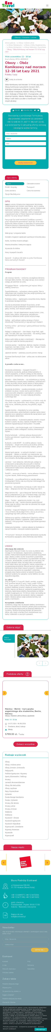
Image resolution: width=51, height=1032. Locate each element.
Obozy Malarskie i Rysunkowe (35, 47)
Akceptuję (40, 1029)
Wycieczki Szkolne (8, 1002)
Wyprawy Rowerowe (12, 830)
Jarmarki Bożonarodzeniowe (15, 782)
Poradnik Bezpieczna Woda (11, 999)
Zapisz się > (39, 950)
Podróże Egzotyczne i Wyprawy (16, 773)
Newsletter (31, 969)
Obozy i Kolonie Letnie (26, 43)
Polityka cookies (8, 972)
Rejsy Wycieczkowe (12, 791)
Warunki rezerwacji (9, 969)
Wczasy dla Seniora (12, 803)
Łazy (15, 75)
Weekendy (8, 812)
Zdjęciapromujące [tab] (7, 638)
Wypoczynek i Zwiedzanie (14, 827)
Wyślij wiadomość (25, 163)
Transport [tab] (30, 187)
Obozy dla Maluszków (13, 785)
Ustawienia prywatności (28, 1027)
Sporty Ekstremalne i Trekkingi (15, 776)
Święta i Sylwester (11, 800)
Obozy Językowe (11, 788)
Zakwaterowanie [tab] (33, 184)
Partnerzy (30, 965)
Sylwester (8, 794)
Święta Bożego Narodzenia (14, 797)
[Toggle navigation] (47, 5)
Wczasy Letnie (10, 806)
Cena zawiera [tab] (10, 191)
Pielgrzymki (9, 771)
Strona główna (10, 43)
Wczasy (8, 779)
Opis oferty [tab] (12, 178)
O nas (4, 965)
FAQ (28, 961)
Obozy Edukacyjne (15, 47)
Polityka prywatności (10, 1027)
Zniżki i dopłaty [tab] (11, 187)
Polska (8, 75)
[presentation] (39, 663)
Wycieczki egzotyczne (12, 821)
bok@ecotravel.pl (18, 917)
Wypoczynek (9, 835)
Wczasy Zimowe (11, 809)
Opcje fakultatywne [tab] (12, 194)
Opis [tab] (9, 184)
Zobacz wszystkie (25, 744)
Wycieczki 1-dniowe (12, 818)
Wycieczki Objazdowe (12, 824)
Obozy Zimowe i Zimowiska (15, 768)
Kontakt (5, 961)
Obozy (7, 762)
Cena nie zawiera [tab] (33, 191)
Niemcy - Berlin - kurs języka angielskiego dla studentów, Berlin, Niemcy (23, 711)
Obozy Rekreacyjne (15, 45)
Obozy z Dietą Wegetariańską (35, 45)
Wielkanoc (8, 815)
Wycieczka (9, 832)
